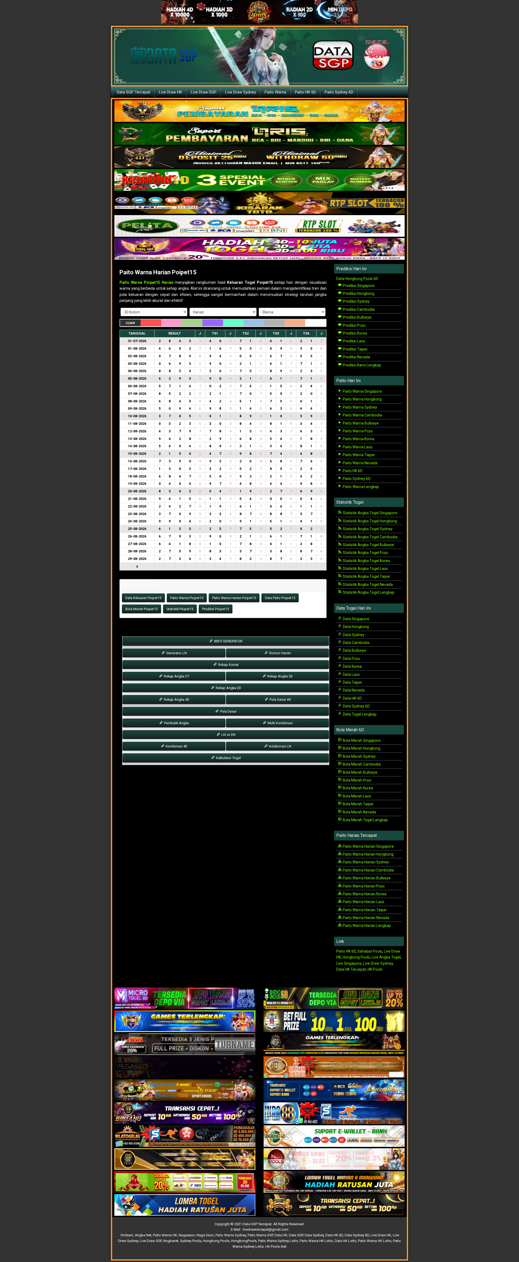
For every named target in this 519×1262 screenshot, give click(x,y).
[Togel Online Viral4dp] (259, 249)
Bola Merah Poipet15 (141, 609)
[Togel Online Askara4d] (184, 1090)
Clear (130, 323)
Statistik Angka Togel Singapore (369, 513)
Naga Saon (205, 1235)
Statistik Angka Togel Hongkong (369, 521)
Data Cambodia (355, 642)
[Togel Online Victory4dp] (184, 1021)
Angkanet (170, 1241)
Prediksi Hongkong (358, 293)
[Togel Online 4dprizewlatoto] (184, 1159)
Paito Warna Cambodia (362, 415)
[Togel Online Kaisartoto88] (184, 1182)
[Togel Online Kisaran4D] (259, 180)
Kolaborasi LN (279, 746)
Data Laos (351, 674)
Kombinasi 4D (176, 746)
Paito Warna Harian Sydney (365, 862)
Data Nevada (353, 690)
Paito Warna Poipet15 (186, 598)
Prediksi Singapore (358, 285)
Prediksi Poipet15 (215, 609)
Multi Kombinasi (280, 723)
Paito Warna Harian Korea (364, 894)
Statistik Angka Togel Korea (366, 561)
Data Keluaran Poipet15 (143, 598)
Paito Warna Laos (357, 447)
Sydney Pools (190, 1241)
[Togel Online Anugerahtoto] (334, 1090)
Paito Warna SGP (260, 1235)
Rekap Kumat (228, 665)
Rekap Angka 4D (176, 699)
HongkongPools (244, 1241)
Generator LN (176, 653)
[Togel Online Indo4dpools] (184, 1205)
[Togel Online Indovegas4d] (334, 1205)
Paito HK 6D (305, 92)
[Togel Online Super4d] (259, 157)
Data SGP (296, 1235)
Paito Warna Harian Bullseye (366, 878)
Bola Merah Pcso (356, 780)
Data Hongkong (355, 627)
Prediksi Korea (354, 333)
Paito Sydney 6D (339, 92)
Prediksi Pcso (353, 325)
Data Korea (352, 666)
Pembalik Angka (176, 723)
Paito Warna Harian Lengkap (366, 925)
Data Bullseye (354, 650)
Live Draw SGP (204, 92)
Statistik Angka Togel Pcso (365, 552)
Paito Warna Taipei (358, 455)
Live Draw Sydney (240, 92)
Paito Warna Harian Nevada (365, 918)
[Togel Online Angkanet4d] (334, 1136)
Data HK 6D (352, 698)
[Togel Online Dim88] (259, 134)
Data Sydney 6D (356, 706)
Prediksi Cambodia (358, 309)
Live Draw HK (170, 92)
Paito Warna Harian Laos (363, 902)
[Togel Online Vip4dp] (334, 1044)
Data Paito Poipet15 (280, 598)
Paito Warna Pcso (357, 431)
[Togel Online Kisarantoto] (259, 203)
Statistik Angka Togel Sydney (367, 529)
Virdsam (126, 1235)
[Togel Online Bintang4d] (184, 1113)
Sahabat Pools (369, 951)
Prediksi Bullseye (356, 317)
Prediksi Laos (353, 341)
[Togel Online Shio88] (334, 1182)
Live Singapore (348, 963)
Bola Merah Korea (357, 788)
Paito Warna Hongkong (362, 399)
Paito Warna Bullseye (360, 423)
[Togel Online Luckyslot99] (334, 1021)
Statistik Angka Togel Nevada (367, 584)
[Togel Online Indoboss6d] (334, 998)
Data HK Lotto (346, 1241)
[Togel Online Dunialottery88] (334, 1067)
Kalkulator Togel (228, 758)
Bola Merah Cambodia (361, 764)
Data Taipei (352, 682)
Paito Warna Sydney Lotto (278, 1241)
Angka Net (143, 1235)
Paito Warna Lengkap (360, 487)
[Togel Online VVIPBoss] (259, 111)
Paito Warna (275, 92)
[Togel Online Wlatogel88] (184, 1136)
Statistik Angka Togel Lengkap (368, 592)
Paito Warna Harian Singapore (368, 846)
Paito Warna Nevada (359, 463)
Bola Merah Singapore (361, 740)
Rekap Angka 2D (228, 688)
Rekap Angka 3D (280, 676)
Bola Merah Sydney (359, 756)
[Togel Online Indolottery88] (334, 1113)
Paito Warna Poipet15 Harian (146, 282)
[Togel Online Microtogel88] (184, 998)
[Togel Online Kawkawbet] (184, 1044)
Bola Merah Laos (356, 796)
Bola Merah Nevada (359, 812)
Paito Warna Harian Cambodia (368, 870)
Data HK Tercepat (351, 969)
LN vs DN (228, 735)
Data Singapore (355, 619)
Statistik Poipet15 (180, 609)
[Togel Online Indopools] (334, 1159)
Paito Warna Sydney (359, 407)
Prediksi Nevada (356, 357)
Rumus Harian (279, 653)
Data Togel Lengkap (359, 714)
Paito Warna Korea (358, 439)
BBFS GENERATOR (227, 641)
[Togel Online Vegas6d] (184, 1067)
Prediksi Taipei (354, 349)
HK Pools (375, 969)
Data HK (281, 1235)
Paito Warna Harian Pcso (363, 886)
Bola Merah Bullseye (359, 772)
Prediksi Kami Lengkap (361, 365)
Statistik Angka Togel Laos (365, 568)
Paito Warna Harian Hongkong (368, 854)
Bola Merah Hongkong (361, 748)
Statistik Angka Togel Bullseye (368, 545)
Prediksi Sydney (356, 301)
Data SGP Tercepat (133, 92)
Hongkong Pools (356, 957)
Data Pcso (351, 658)
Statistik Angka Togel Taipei (366, 576)
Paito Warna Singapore (362, 391)
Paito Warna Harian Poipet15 (158, 272)
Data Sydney (353, 635)
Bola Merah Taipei (357, 804)
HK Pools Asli (276, 1246)
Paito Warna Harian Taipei (364, 910)
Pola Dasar (228, 711)
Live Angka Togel (386, 957)
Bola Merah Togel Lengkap (365, 820)
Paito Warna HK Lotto (316, 1241)
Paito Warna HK (165, 1235)
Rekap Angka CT (176, 676)
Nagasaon (187, 1235)
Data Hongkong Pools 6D (357, 278)
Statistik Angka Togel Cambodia (369, 537)
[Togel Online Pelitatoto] (259, 226)
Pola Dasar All (280, 699)
